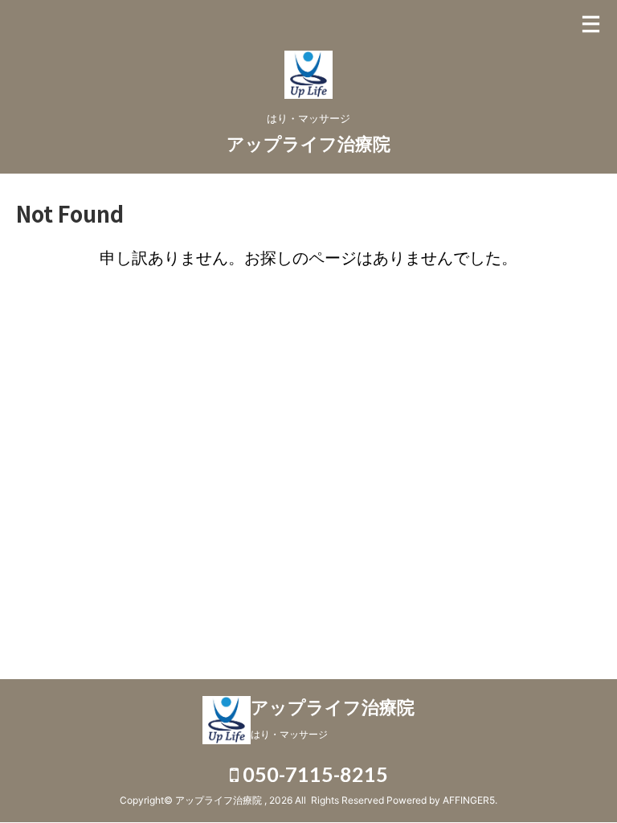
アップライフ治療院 (308, 143)
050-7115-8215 (313, 774)
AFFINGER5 (469, 800)
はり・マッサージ (289, 734)
